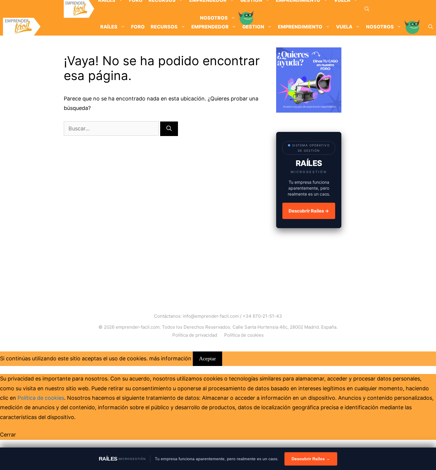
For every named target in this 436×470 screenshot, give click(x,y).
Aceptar (207, 359)
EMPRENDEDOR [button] (210, 27)
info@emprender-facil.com (211, 316)
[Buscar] (169, 129)
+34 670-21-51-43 (262, 316)
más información (170, 358)
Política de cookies (244, 335)
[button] (367, 9)
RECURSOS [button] (164, 27)
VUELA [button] (344, 27)
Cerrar (8, 434)
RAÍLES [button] (108, 27)
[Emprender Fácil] (79, 9)
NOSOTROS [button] (380, 27)
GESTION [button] (253, 27)
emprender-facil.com (138, 327)
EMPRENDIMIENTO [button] (300, 27)
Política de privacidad (194, 335)
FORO (138, 27)
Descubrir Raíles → (309, 211)
